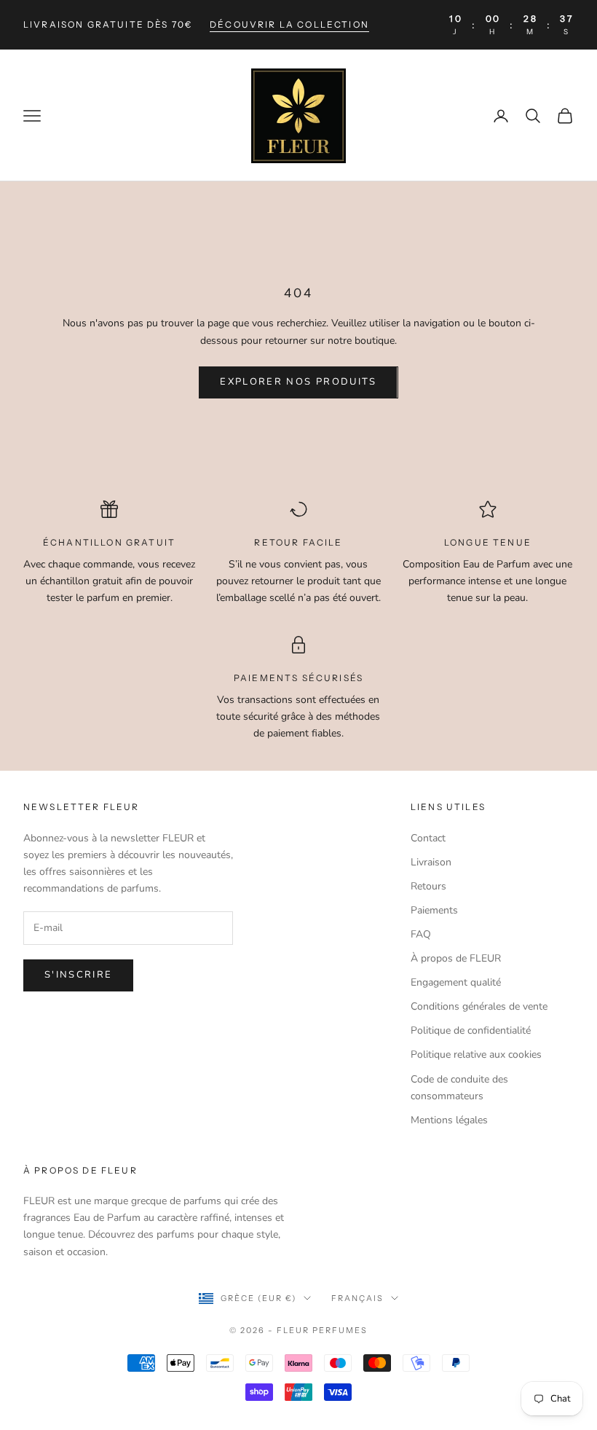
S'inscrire (78, 974)
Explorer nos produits (298, 381)
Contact (428, 838)
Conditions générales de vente (479, 1006)
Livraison (431, 862)
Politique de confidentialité (471, 1030)
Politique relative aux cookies (476, 1054)
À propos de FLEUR (456, 958)
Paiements (434, 910)
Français (357, 1298)
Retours (428, 886)
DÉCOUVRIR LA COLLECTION (289, 24)
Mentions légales (449, 1120)
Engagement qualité (456, 982)
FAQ (421, 934)
